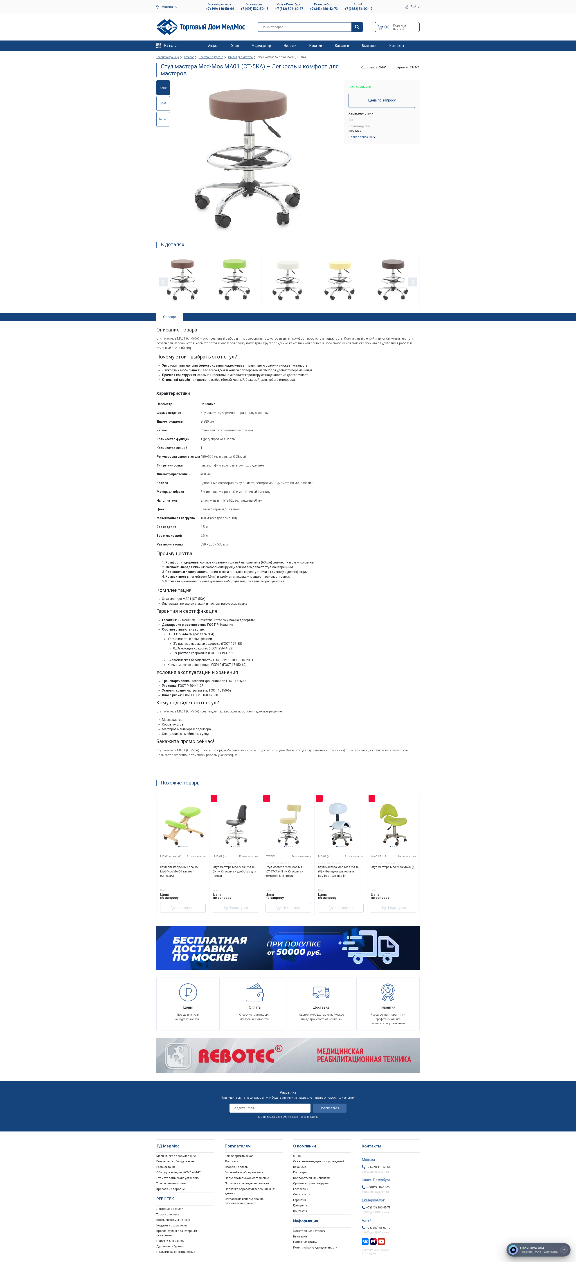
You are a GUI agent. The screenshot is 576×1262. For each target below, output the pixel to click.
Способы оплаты (236, 1167)
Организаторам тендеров (311, 1183)
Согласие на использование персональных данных (244, 1201)
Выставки (369, 45)
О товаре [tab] (170, 317)
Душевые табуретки (170, 1246)
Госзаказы (300, 1189)
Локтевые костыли (169, 1208)
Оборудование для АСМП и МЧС (178, 1172)
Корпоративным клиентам (311, 1178)
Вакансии (299, 1167)
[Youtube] (381, 1241)
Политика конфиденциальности (247, 1183)
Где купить (300, 1205)
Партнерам (300, 1172)
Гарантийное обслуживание (244, 1172)
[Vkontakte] (365, 1241)
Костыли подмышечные (173, 1219)
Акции (213, 45)
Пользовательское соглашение (247, 1178)
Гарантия (299, 1200)
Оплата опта (301, 1194)
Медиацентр (261, 45)
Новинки (315, 45)
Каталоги (342, 45)
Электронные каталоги (309, 1231)
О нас (235, 45)
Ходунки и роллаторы (171, 1225)
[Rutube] (373, 1241)
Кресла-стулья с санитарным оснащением (176, 1233)
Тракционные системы (171, 1183)
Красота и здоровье (170, 1189)
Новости (290, 45)
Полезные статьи (305, 1242)
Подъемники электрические (175, 1251)
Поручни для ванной (170, 1240)
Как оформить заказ (239, 1156)
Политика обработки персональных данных (249, 1191)
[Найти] (357, 27)
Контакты (396, 45)
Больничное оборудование (175, 1161)
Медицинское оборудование (176, 1156)
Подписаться (330, 1108)
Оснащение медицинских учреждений (318, 1161)
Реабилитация (166, 1167)
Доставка (231, 1161)
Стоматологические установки (177, 1178)
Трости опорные (167, 1214)
